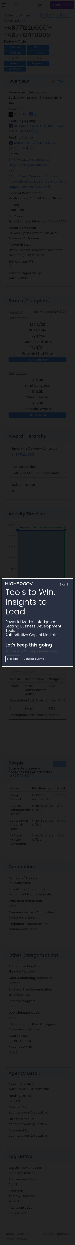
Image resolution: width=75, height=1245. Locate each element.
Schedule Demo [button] (34, 659)
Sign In (65, 584)
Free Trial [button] (12, 659)
